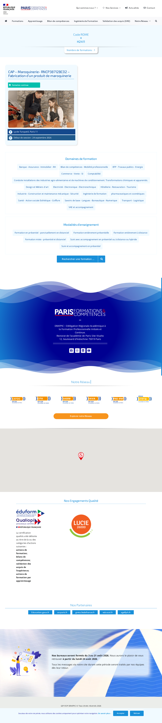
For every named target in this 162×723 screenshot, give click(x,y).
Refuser (137, 713)
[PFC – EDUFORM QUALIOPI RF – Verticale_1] (30, 510)
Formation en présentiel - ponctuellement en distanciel (42, 232)
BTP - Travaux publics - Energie (128, 167)
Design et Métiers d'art (37, 187)
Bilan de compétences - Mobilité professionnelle (84, 167)
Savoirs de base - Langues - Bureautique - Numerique (91, 200)
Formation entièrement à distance (130, 232)
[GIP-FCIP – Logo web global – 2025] (25, 4)
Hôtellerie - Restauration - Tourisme (118, 187)
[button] (156, 21)
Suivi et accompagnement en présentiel (81, 246)
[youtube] (89, 350)
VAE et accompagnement (81, 207)
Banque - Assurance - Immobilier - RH (37, 167)
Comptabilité (94, 173)
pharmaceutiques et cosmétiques (127, 193)
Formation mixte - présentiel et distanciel (45, 239)
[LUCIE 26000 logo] (81, 514)
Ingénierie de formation (94, 193)
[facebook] (71, 350)
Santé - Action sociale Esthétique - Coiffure (39, 200)
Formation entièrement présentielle (91, 232)
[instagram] (77, 350)
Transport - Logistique (133, 200)
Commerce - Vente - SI (72, 173)
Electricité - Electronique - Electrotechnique (74, 187)
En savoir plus (104, 713)
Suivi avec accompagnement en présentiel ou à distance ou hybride (103, 239)
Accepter (120, 713)
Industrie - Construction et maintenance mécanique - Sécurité (48, 193)
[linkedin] (83, 350)
